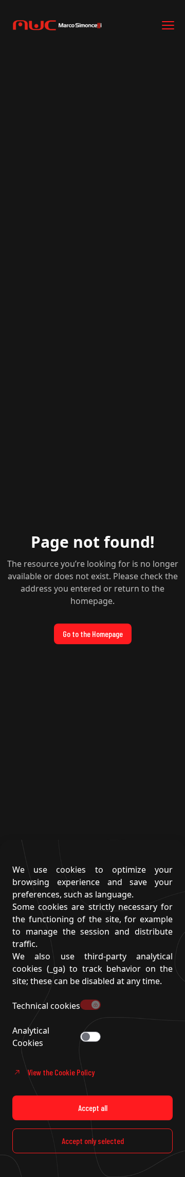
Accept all (92, 1108)
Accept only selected (93, 1141)
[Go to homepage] (72, 25)
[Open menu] (168, 25)
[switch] (90, 1037)
